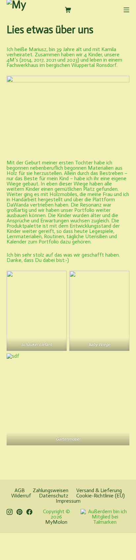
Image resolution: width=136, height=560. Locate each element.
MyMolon (56, 522)
